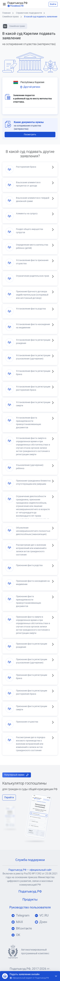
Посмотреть (30, 134)
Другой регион (31, 86)
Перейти (9, 797)
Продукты (30, 899)
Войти (53, 4)
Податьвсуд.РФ (17, 4)
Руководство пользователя (30, 907)
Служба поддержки (30, 860)
